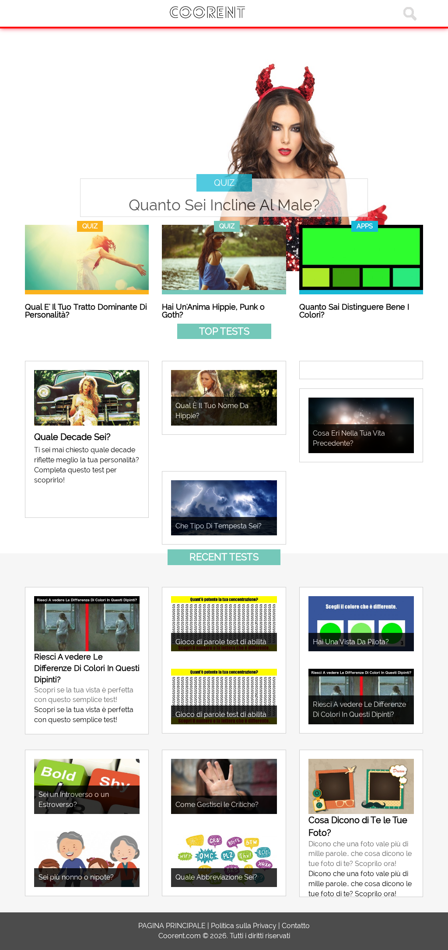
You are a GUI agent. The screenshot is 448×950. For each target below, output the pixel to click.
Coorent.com (179, 936)
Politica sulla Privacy (243, 926)
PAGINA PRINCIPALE (172, 926)
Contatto (296, 926)
